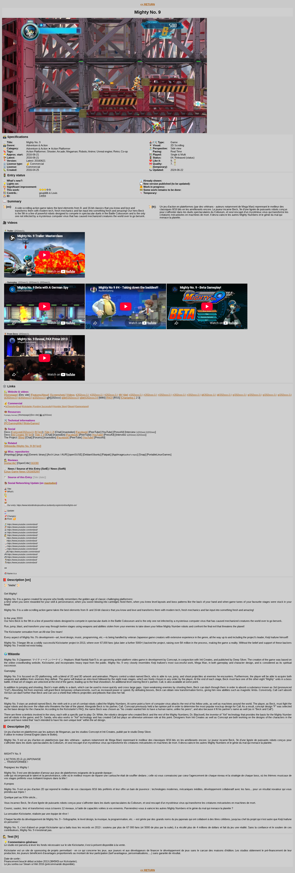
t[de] (125, 394)
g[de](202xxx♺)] (89, 397)
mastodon (50, 483)
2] (53, 432)
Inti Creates (18, 434)
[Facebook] (81, 432)
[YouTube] (97, 434)
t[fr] (120, 394)
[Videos (70, 394)
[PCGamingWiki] (13, 423)
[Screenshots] (58, 394)
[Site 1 (48, 432)
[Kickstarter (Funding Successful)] (37, 406)
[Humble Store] (60, 406)
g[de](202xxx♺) (70, 397)
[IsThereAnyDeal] (13, 406)
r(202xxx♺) (136, 394)
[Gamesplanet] (82, 406)
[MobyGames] (31, 423)
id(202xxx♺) (208, 394)
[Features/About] (40, 394)
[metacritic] (10, 463)
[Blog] (21, 437)
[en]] (38, 446)
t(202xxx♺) (82, 394)
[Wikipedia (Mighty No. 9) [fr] (20, 446)
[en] (40, 432)
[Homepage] (11, 394)
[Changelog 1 (128, 397)
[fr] (36, 432)
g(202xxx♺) (240, 394)
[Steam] (71, 406)
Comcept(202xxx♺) (23, 432)
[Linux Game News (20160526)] (22, 471)
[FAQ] (109, 397)
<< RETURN (147, 4)
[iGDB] (35, 463)
